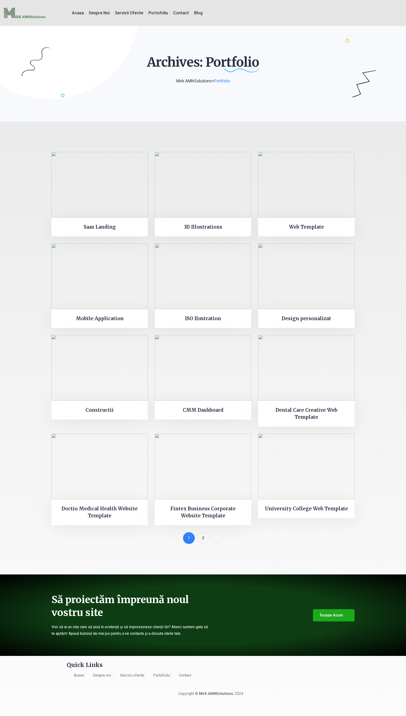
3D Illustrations (203, 227)
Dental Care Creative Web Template (306, 413)
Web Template (306, 227)
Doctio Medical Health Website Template (100, 512)
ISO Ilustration (203, 318)
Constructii (100, 410)
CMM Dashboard (203, 410)
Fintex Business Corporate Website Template (203, 512)
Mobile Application (100, 318)
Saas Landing (100, 227)
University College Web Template (306, 509)
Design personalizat (306, 318)
